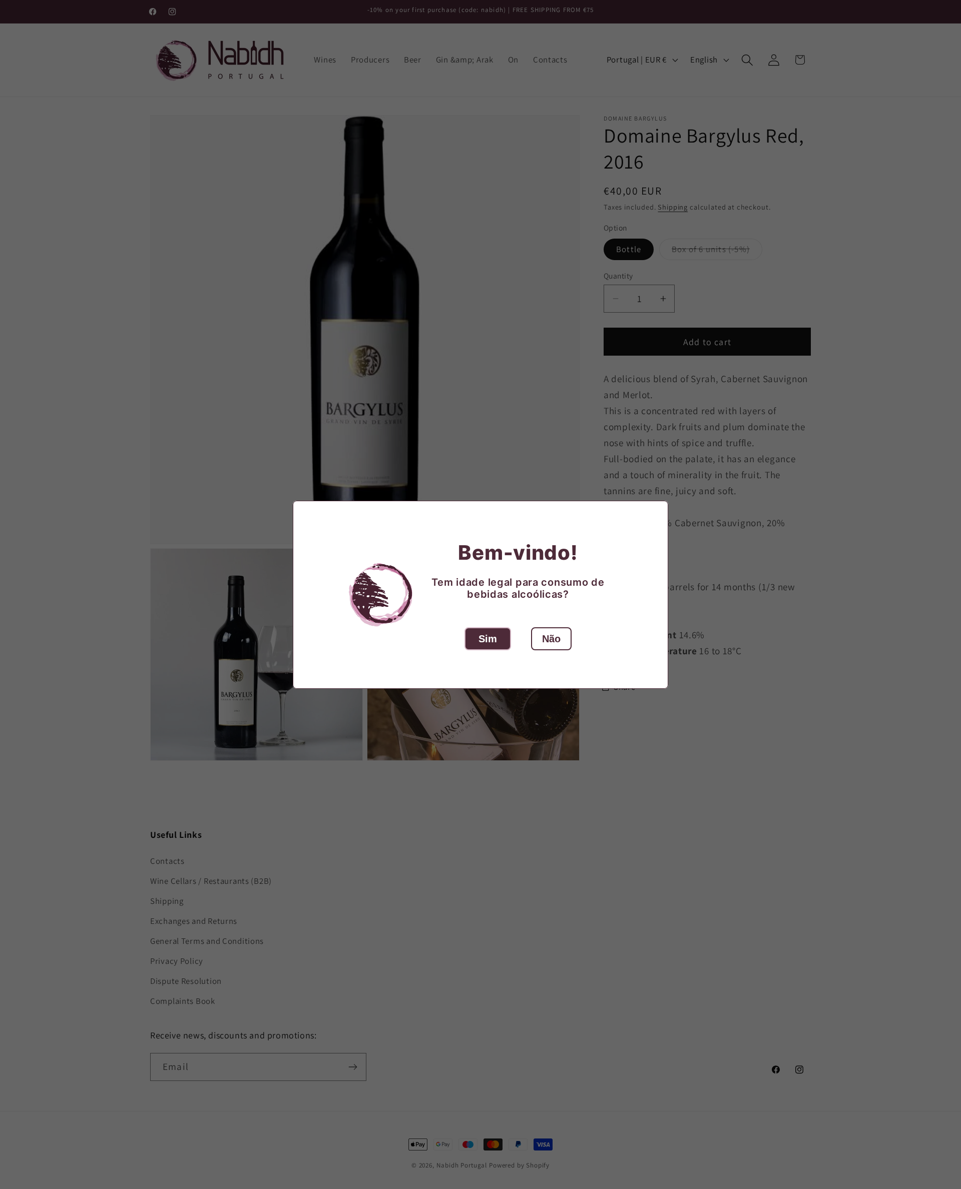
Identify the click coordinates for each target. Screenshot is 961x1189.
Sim (487, 638)
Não (551, 638)
